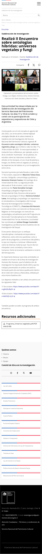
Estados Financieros (9, 401)
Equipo (5, 361)
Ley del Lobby (7, 386)
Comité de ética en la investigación (18, 365)
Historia (6, 354)
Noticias (8, 20)
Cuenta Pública (7, 416)
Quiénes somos (9, 350)
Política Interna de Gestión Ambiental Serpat (16, 468)
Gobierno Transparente (10, 438)
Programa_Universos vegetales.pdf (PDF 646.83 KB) (20, 325)
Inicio (3, 20)
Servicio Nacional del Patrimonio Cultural (17, 529)
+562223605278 (11, 515)
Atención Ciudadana (9, 522)
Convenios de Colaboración (11, 431)
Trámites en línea (8, 453)
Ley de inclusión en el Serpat (11, 461)
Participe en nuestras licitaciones (13, 408)
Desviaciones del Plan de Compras (13, 476)
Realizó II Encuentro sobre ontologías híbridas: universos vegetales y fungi (20, 44)
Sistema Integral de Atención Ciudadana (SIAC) (17, 393)
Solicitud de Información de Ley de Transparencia (18, 446)
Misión (5, 358)
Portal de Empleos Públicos (11, 423)
